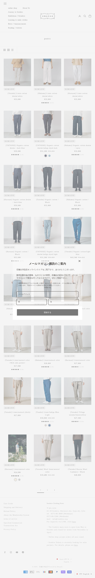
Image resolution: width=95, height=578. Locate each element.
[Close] (79, 261)
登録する (47, 312)
